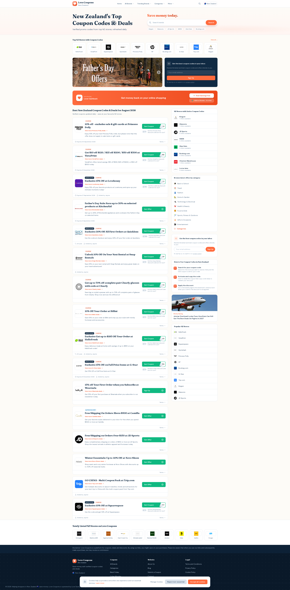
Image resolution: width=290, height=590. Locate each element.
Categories (159, 4)
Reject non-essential (175, 582)
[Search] (200, 4)
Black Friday (114, 572)
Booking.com (200, 29)
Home (119, 4)
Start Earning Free (203, 96)
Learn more (100, 583)
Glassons (160, 29)
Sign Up (191, 78)
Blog (149, 568)
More (170, 4)
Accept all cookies (197, 582)
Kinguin (151, 29)
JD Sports (170, 29)
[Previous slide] (76, 72)
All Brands (128, 4)
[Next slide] (159, 72)
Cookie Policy (190, 572)
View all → (214, 40)
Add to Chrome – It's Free (202, 100)
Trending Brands (143, 4)
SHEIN (180, 29)
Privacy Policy (190, 568)
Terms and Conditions (193, 564)
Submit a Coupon (154, 572)
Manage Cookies (156, 582)
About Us (151, 564)
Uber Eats (189, 29)
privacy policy (190, 82)
